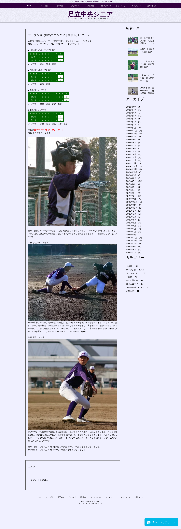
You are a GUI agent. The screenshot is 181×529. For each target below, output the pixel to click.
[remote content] (72, 57)
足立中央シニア (90, 14)
